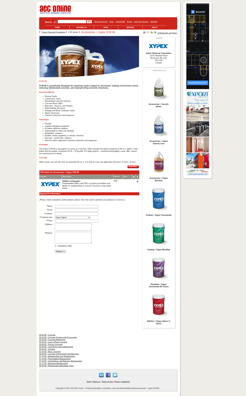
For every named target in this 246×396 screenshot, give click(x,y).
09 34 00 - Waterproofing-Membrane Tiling (56, 366)
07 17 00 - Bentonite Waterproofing (53, 363)
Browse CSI (82, 27)
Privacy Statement (122, 382)
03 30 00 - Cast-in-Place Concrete (53, 342)
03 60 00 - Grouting (47, 349)
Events (129, 22)
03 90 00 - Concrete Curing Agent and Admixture (59, 354)
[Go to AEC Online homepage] (55, 13)
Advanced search (101, 22)
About (154, 27)
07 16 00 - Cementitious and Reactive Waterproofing (60, 361)
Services (130, 27)
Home (57, 27)
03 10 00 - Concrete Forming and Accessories (58, 337)
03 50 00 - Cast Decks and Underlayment (56, 347)
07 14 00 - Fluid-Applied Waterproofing (55, 359)
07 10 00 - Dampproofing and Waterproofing (57, 356)
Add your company (141, 22)
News (111, 22)
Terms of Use (107, 382)
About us (96, 382)
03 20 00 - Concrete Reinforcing (52, 340)
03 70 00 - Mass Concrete (50, 352)
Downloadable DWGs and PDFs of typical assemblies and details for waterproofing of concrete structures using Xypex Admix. (86, 184)
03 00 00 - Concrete (47, 335)
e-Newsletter (120, 22)
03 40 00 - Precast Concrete (50, 344)
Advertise (153, 22)
